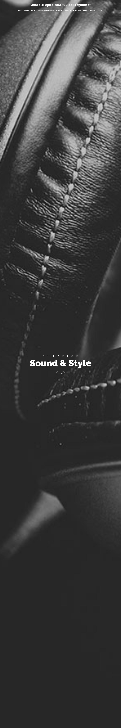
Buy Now (60, 373)
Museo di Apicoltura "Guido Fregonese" (60, 5)
